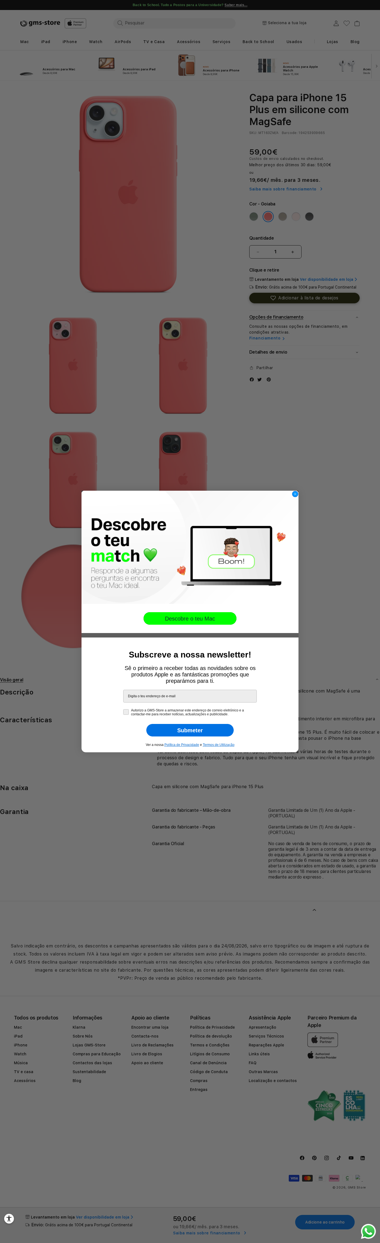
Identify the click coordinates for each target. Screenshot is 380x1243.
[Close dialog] (295, 494)
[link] (190, 547)
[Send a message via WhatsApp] (368, 1231)
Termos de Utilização (219, 745)
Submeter (190, 730)
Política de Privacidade (181, 745)
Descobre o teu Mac (190, 619)
